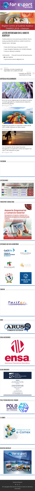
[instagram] (19, 484)
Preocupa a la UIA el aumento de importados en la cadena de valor (13, 69)
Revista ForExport (17, 482)
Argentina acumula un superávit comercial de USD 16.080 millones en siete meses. (16, 126)
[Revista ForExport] (17, 5)
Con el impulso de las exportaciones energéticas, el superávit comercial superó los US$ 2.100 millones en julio (17, 148)
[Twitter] (15, 484)
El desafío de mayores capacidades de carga (25, 74)
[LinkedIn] (17, 484)
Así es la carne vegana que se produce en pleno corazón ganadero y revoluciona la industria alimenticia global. (17, 101)
